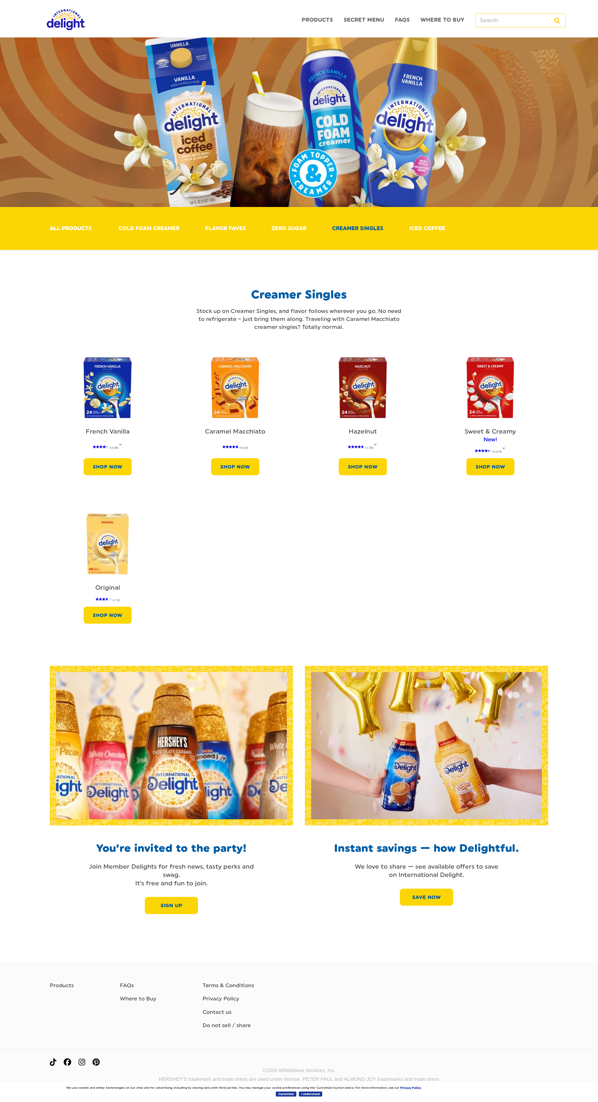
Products (317, 19)
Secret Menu (364, 19)
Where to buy (442, 19)
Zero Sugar (288, 228)
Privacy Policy (221, 998)
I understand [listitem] (310, 1094)
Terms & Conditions (228, 985)
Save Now (426, 897)
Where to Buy (138, 998)
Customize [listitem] (286, 1094)
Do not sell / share (227, 1025)
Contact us (217, 1012)
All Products (71, 228)
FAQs (127, 985)
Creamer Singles (357, 228)
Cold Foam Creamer (149, 228)
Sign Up (171, 905)
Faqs (402, 19)
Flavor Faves (225, 228)
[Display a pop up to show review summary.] (121, 445)
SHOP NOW (107, 467)
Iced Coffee (427, 228)
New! (490, 435)
